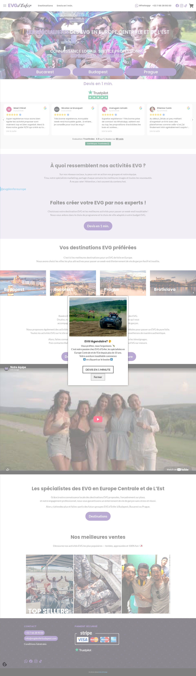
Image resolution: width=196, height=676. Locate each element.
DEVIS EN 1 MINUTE (98, 369)
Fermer (98, 377)
